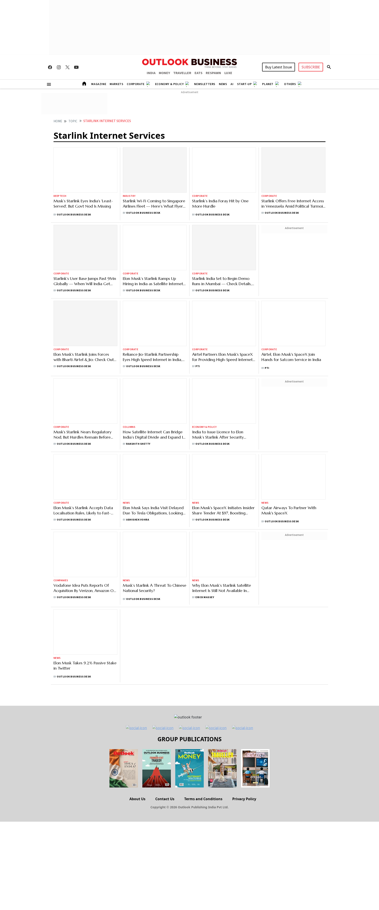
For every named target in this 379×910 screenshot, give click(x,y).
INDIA (151, 73)
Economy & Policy (169, 84)
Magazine (98, 84)
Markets (116, 84)
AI (232, 84)
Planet (268, 84)
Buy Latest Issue (278, 67)
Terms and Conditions (203, 798)
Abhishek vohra (137, 520)
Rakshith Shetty (138, 444)
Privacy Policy (244, 798)
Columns (129, 427)
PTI (197, 366)
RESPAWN (213, 73)
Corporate (135, 84)
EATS (198, 73)
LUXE (228, 73)
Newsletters (204, 84)
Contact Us (164, 798)
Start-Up (244, 84)
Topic (72, 121)
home (58, 121)
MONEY (164, 73)
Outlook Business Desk (74, 215)
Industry (129, 196)
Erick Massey (204, 597)
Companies (61, 580)
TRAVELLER (182, 73)
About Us (137, 798)
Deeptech (60, 196)
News (223, 84)
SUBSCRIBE (311, 67)
